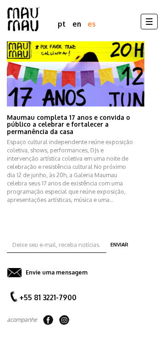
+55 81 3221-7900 (48, 297)
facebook (48, 320)
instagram (64, 320)
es (92, 23)
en (76, 23)
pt (62, 23)
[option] (82, 122)
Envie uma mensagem (57, 272)
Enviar (119, 244)
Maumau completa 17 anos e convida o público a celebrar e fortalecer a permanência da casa (68, 124)
